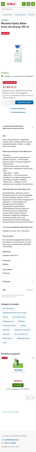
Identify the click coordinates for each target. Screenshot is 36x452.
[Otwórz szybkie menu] (3, 4)
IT (19, 446)
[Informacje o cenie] (15, 86)
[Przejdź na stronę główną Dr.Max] (11, 4)
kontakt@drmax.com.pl (11, 439)
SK (14, 446)
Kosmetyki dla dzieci (19, 317)
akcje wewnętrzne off (21, 334)
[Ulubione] (24, 4)
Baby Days (6, 329)
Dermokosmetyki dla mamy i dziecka (14, 312)
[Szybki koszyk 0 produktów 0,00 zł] (33, 4)
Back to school (7, 338)
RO (17, 446)
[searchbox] (18, 9)
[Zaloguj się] (28, 4)
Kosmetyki (6, 334)
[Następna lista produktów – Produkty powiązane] (33, 397)
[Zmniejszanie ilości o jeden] (4, 102)
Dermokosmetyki (8, 308)
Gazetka (23, 325)
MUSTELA (4, 20)
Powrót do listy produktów (11, 412)
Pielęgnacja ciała (8, 321)
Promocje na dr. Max (9, 325)
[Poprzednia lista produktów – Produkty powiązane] (28, 397)
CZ (11, 446)
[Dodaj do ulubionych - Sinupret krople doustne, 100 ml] (32, 358)
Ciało (4, 342)
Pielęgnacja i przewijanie (22, 329)
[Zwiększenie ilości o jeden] (12, 102)
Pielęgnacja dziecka (23, 338)
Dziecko (5, 317)
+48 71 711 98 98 (10, 443)
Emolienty (21, 321)
